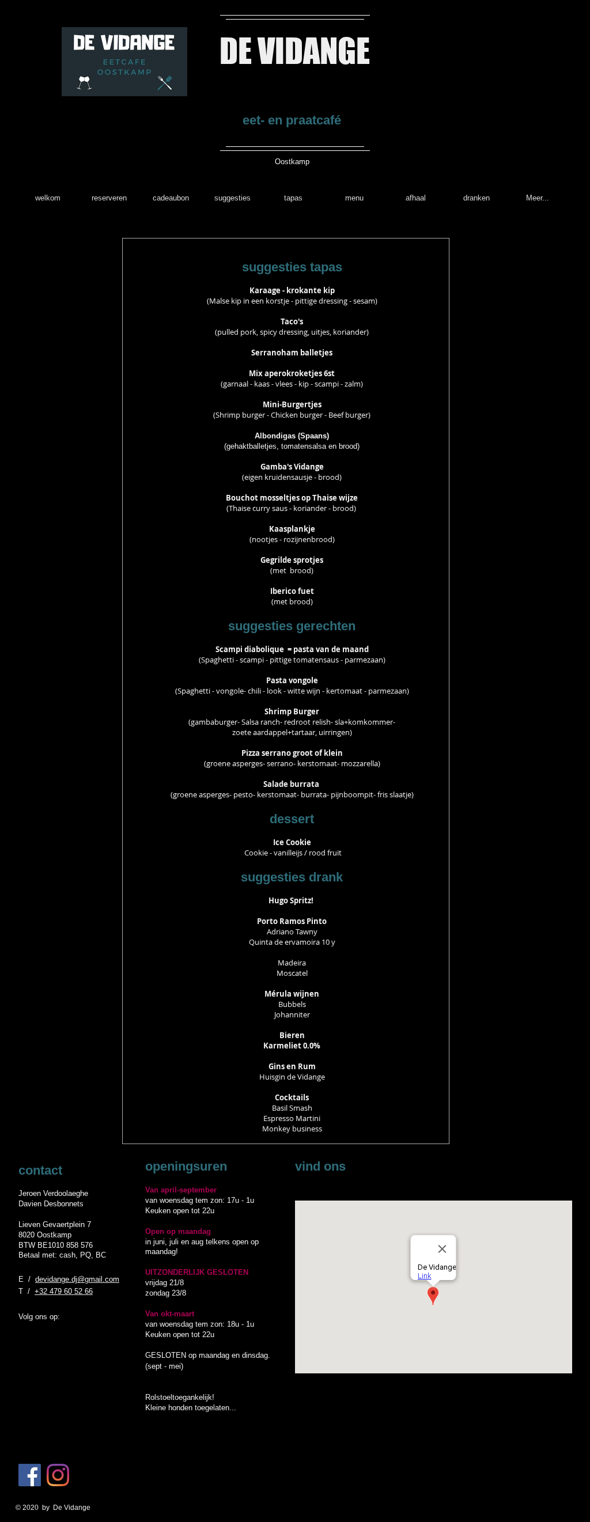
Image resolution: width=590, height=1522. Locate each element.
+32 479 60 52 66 (64, 1291)
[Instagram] (58, 1475)
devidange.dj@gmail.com (77, 1279)
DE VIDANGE (295, 50)
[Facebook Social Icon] (29, 1475)
